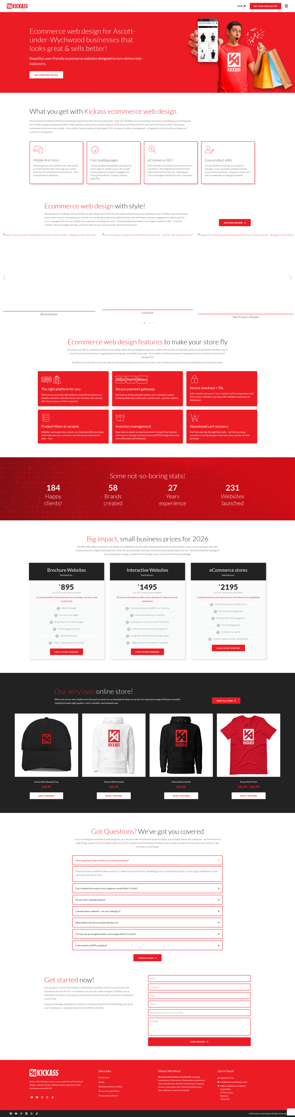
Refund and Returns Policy (110, 1086)
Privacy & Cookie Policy (109, 1091)
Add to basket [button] (46, 796)
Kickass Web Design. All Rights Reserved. (271, 1114)
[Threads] (47, 1097)
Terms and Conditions (108, 1095)
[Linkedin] (26, 1113)
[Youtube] (37, 1097)
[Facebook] (32, 1097)
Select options (113, 796)
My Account (104, 1077)
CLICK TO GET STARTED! (66, 652)
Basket (102, 1082)
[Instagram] (42, 1097)
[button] (290, 277)
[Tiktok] (52, 1097)
